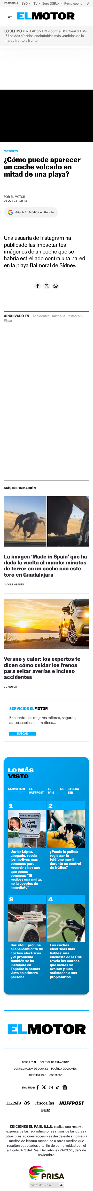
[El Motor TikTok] (57, 1088)
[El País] (13, 1103)
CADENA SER (73, 790)
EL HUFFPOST (36, 790)
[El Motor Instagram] (51, 1088)
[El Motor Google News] (64, 1088)
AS (61, 789)
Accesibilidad (37, 1075)
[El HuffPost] (72, 1103)
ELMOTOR (16, 789)
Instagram (75, 316)
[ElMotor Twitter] (44, 1087)
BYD (24, 3)
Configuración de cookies (31, 1068)
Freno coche (73, 3)
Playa (8, 321)
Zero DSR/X (51, 3)
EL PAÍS (51, 790)
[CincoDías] (44, 1103)
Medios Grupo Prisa (46, 1185)
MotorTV (11, 151)
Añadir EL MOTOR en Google (34, 212)
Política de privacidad (54, 1062)
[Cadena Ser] (45, 1111)
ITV (35, 3)
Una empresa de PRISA (46, 1172)
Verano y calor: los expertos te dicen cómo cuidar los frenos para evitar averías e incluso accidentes (42, 668)
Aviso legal (28, 1062)
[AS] (27, 1103)
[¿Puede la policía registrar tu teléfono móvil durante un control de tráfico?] (66, 846)
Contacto (55, 1075)
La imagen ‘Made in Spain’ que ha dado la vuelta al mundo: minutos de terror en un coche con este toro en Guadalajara (45, 565)
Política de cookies (64, 1068)
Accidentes (41, 316)
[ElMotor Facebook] (37, 1088)
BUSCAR (22, 733)
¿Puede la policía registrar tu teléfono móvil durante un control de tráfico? (65, 859)
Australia (58, 316)
